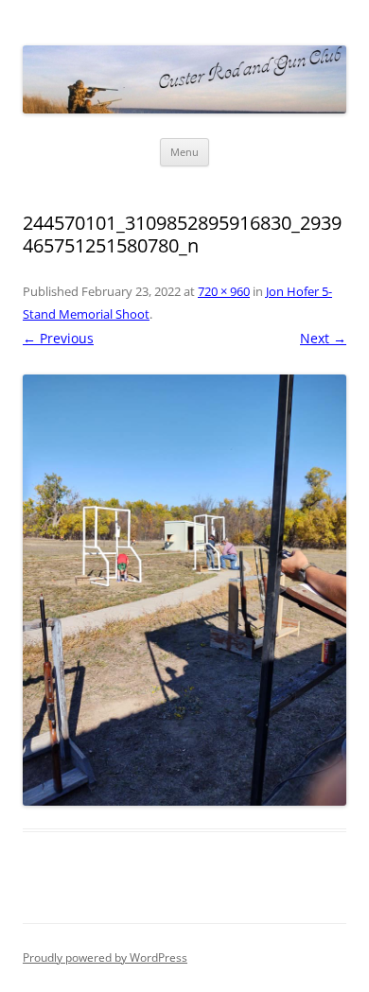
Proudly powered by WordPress (105, 957)
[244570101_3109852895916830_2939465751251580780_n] (184, 590)
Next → (323, 338)
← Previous (58, 338)
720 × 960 (224, 291)
